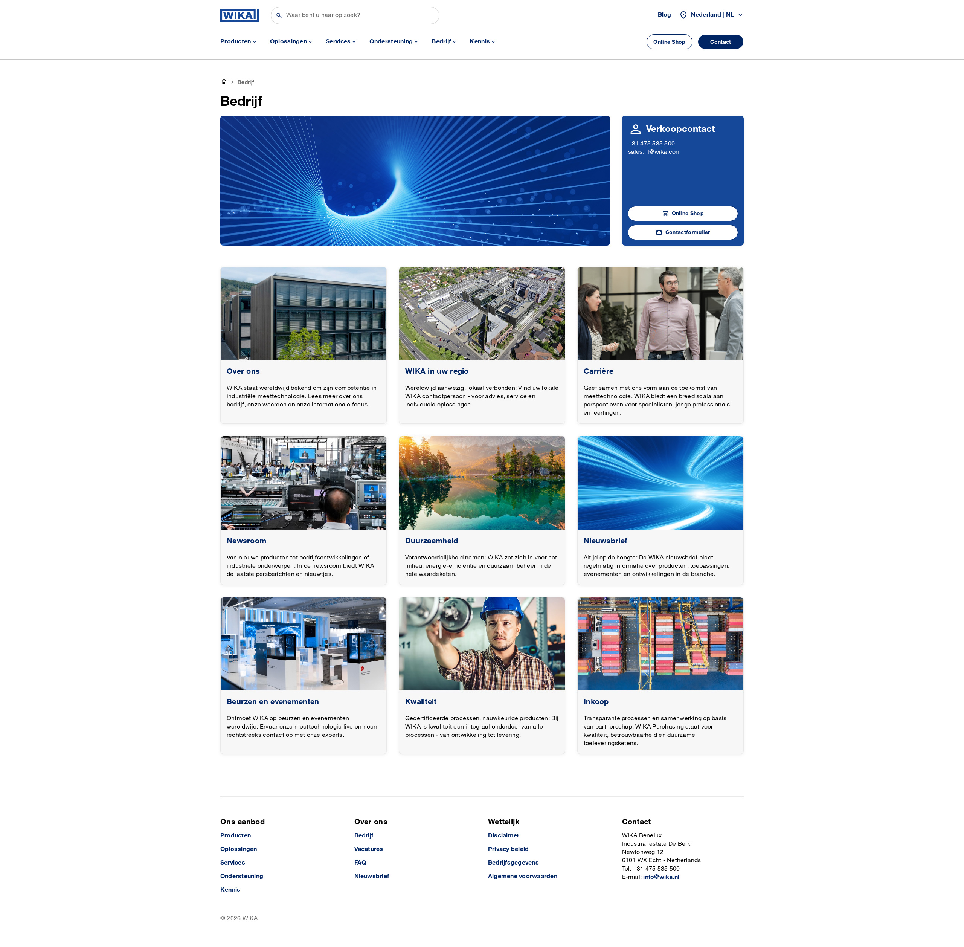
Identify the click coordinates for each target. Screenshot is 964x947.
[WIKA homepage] (239, 15)
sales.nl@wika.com (654, 152)
